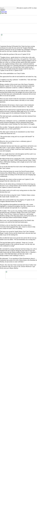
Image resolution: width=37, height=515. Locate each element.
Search (2, 10)
